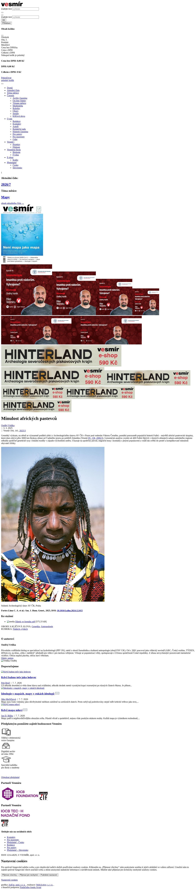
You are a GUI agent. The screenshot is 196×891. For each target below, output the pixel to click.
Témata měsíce (19, 103)
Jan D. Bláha (7, 715)
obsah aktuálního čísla (12, 203)
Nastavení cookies (9, 880)
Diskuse (16, 147)
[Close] (2, 35)
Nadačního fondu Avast (30, 887)
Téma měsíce (13, 93)
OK (3, 20)
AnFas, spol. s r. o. (16, 885)
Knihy (15, 160)
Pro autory (17, 134)
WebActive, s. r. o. (44, 885)
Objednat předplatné (10, 777)
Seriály (16, 113)
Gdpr (15, 139)
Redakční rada (19, 129)
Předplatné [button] (12, 162)
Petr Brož (5, 683)
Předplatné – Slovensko (17, 850)
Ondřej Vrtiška (7, 425)
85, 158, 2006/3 (95, 438)
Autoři (16, 126)
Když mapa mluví (11, 710)
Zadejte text (6, 9)
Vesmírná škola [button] (14, 149)
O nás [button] (9, 118)
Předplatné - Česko (15, 842)
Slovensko (17, 167)
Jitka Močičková (8, 699)
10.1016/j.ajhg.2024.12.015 (70, 610)
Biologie (16, 152)
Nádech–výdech (20, 629)
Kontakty (17, 124)
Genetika (36, 626)
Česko (15, 165)
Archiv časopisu (20, 98)
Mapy (5, 197)
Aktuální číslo (13, 90)
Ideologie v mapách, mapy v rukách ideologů (27, 693)
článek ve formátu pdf (25, 621)
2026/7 (6, 184)
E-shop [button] (10, 157)
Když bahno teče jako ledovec (18, 677)
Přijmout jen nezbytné (29, 875)
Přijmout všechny (9, 875)
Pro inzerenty (19, 137)
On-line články (19, 100)
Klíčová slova (19, 116)
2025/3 (22, 430)
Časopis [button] (10, 95)
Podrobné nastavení (49, 875)
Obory (16, 111)
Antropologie (47, 626)
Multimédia (18, 106)
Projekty (16, 144)
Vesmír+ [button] (10, 142)
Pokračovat (6, 78)
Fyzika (16, 155)
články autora (7, 658)
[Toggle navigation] (2, 83)
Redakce (17, 121)
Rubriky (16, 108)
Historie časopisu (20, 131)
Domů (10, 88)
